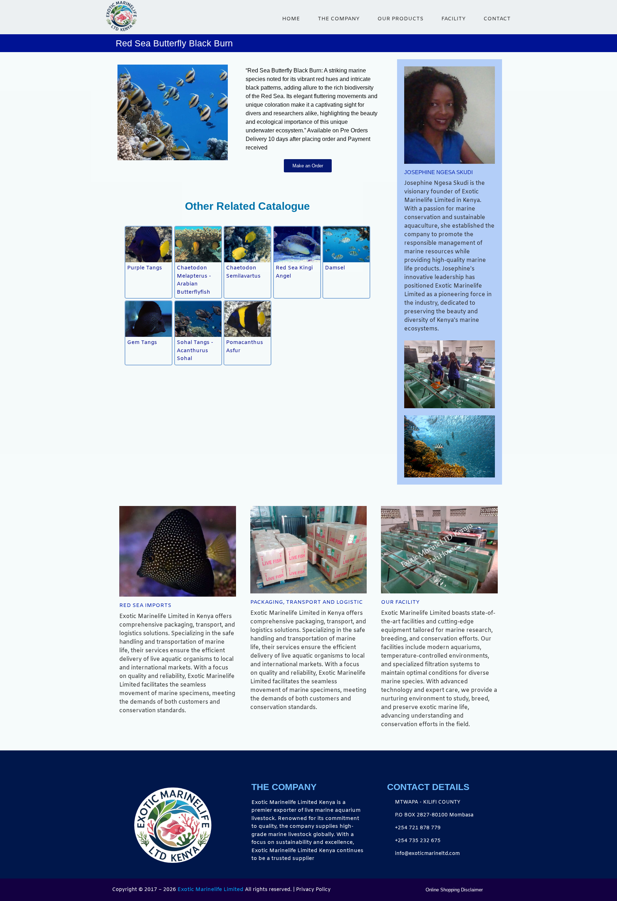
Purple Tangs (144, 268)
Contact (497, 18)
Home (291, 18)
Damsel (335, 268)
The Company (339, 18)
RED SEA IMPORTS (145, 605)
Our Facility (400, 602)
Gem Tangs (142, 342)
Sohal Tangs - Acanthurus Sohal (195, 350)
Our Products (400, 18)
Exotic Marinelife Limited (210, 889)
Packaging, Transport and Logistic (306, 602)
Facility (453, 18)
